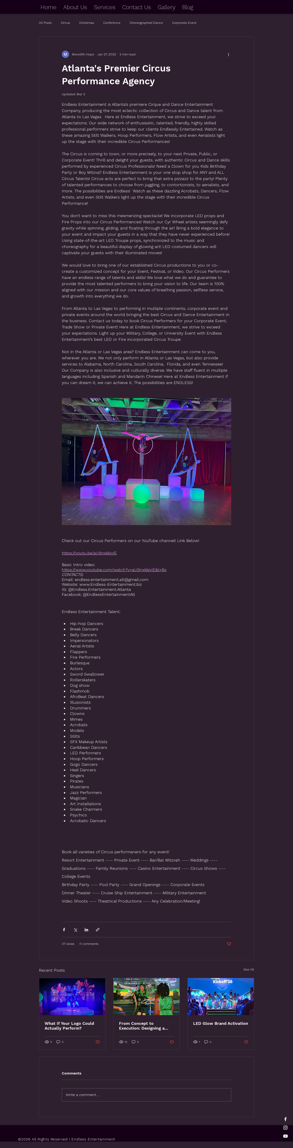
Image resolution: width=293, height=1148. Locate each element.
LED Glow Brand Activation (220, 1023)
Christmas (86, 23)
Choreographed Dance (146, 23)
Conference (111, 23)
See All (249, 969)
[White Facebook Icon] (285, 1119)
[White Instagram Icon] (285, 1127)
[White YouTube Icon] (285, 1136)
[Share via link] (97, 929)
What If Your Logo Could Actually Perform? (69, 1026)
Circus (65, 23)
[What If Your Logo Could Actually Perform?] (72, 996)
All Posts (45, 23)
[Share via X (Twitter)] (75, 929)
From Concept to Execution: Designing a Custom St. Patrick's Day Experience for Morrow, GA (146, 1026)
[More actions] (228, 54)
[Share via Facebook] (64, 929)
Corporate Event (184, 23)
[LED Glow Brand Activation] (221, 996)
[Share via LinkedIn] (86, 929)
